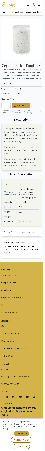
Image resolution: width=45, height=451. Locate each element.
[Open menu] (3, 12)
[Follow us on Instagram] (14, 397)
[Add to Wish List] (34, 111)
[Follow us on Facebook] (7, 397)
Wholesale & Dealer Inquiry (14, 348)
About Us (5, 391)
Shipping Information (12, 298)
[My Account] (33, 4)
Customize (21, 446)
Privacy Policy (20, 426)
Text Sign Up (7, 356)
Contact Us (6, 369)
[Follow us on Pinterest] (21, 397)
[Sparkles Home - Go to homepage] (9, 4)
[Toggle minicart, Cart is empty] (39, 4)
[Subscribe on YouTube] (28, 397)
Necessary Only (21, 440)
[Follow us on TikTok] (35, 397)
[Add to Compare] (39, 111)
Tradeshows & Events (11, 333)
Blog (3, 326)
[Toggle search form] (27, 4)
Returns (5, 305)
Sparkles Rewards (9, 312)
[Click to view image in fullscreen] (21, 39)
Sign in (22, 249)
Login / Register (9, 275)
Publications (7, 341)
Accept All (22, 433)
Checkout (6, 290)
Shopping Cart (8, 283)
